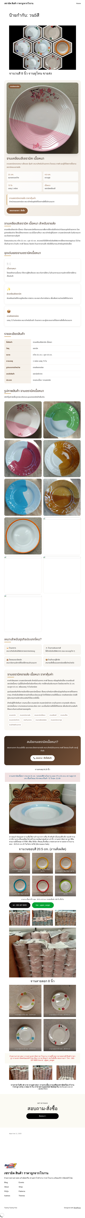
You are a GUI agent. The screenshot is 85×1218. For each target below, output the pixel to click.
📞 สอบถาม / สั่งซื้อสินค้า (42, 758)
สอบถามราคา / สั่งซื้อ (17, 211)
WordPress (77, 1208)
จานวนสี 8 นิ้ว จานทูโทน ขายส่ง (30, 73)
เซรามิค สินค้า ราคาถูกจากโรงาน (18, 3)
